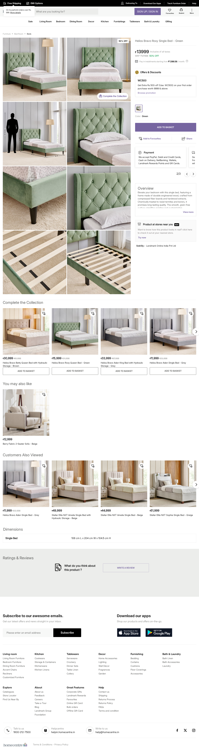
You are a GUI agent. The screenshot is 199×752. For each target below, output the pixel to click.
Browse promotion (147, 92)
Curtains (135, 662)
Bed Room (18, 34)
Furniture (7, 34)
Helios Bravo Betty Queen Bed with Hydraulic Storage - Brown (25, 364)
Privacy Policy (61, 744)
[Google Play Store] (159, 632)
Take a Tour (40, 703)
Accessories (137, 673)
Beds (29, 34)
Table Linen (72, 669)
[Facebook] (177, 730)
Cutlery (70, 673)
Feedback (39, 695)
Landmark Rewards (76, 695)
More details (15, 12)
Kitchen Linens (42, 669)
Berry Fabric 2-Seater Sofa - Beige (20, 443)
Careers (39, 699)
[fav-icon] (170, 10)
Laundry (166, 666)
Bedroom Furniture (12, 662)
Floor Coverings (138, 669)
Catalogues (8, 691)
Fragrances (104, 669)
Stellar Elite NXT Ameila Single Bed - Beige (122, 515)
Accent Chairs (10, 669)
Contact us (104, 691)
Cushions (135, 666)
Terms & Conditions (42, 744)
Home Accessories (108, 658)
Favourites (72, 699)
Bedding (135, 658)
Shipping (103, 695)
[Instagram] (194, 730)
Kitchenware (41, 666)
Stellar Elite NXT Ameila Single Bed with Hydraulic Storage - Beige (71, 516)
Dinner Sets (72, 666)
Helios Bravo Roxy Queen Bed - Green (71, 362)
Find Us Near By (11, 699)
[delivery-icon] (140, 152)
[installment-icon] (137, 61)
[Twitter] (185, 730)
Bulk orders (72, 707)
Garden (102, 673)
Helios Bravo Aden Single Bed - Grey (168, 362)
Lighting (102, 662)
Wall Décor (104, 666)
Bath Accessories (171, 662)
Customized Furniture (13, 677)
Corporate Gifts (74, 691)
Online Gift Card (75, 703)
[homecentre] (16, 744)
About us (39, 691)
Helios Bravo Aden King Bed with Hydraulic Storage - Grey (122, 364)
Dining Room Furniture (14, 666)
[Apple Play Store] (129, 632)
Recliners (7, 673)
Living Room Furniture (13, 658)
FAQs (101, 707)
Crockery (71, 662)
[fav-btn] (44, 314)
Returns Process (107, 699)
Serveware (72, 658)
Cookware (40, 658)
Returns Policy (106, 703)
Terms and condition (109, 710)
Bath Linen (167, 658)
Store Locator (9, 695)
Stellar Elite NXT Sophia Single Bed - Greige (171, 515)
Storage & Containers (45, 662)
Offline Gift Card (75, 710)
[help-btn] (187, 61)
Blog (37, 707)
